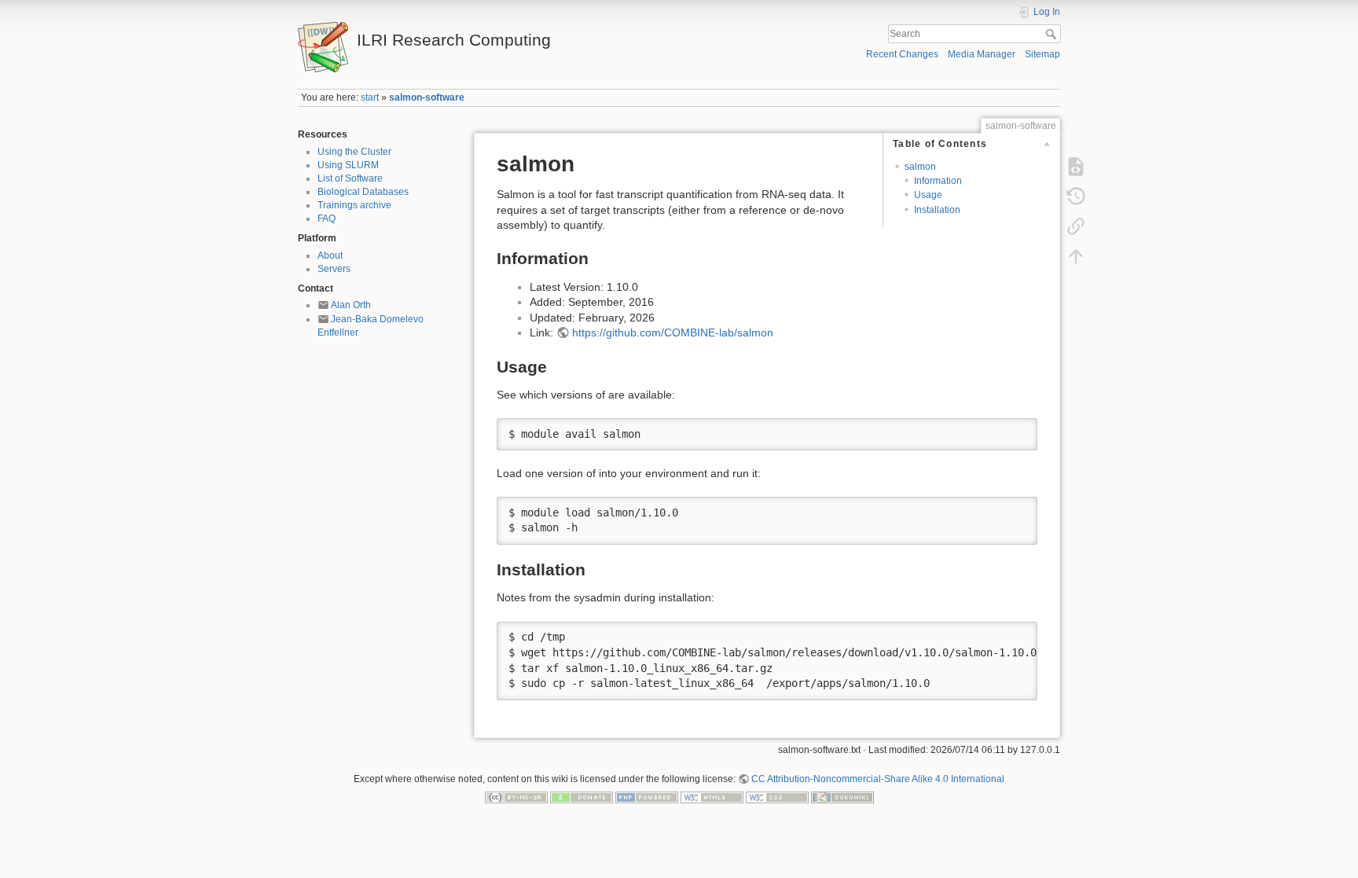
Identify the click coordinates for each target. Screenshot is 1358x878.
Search (1052, 33)
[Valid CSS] (777, 797)
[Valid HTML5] (712, 797)
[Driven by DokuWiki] (842, 797)
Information (938, 180)
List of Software (350, 178)
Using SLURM (348, 165)
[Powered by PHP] (646, 797)
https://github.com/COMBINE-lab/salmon (672, 332)
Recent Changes (902, 54)
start (370, 97)
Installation (937, 209)
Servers (334, 268)
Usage (928, 194)
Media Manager (981, 54)
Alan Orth (351, 304)
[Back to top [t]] (1076, 256)
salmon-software (426, 97)
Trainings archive (354, 205)
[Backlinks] (1076, 226)
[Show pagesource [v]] (1076, 167)
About (330, 255)
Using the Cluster (354, 151)
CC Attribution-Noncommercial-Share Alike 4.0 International (877, 778)
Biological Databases (363, 191)
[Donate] (581, 797)
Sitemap (1042, 54)
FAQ (326, 218)
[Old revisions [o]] (1076, 196)
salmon (920, 166)
